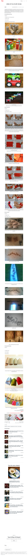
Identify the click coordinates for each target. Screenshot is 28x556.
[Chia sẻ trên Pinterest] (6, 422)
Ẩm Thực (14, 479)
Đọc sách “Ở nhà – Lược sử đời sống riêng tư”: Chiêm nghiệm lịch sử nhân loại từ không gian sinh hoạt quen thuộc (16, 506)
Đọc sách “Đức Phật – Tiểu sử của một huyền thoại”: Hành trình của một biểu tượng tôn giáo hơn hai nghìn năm (16, 512)
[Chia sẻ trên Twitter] (21, 7)
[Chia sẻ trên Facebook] (18, 7)
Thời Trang (10, 452)
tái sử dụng (19, 426)
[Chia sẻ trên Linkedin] (9, 422)
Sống (11, 503)
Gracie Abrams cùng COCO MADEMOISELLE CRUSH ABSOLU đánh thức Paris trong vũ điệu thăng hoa (16, 437)
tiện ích (16, 426)
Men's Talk (11, 490)
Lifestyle (10, 457)
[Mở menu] (26, 1)
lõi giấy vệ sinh (13, 426)
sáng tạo (6, 426)
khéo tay (9, 426)
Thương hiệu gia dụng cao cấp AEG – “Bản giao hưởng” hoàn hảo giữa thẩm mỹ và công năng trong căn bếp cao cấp (16, 441)
